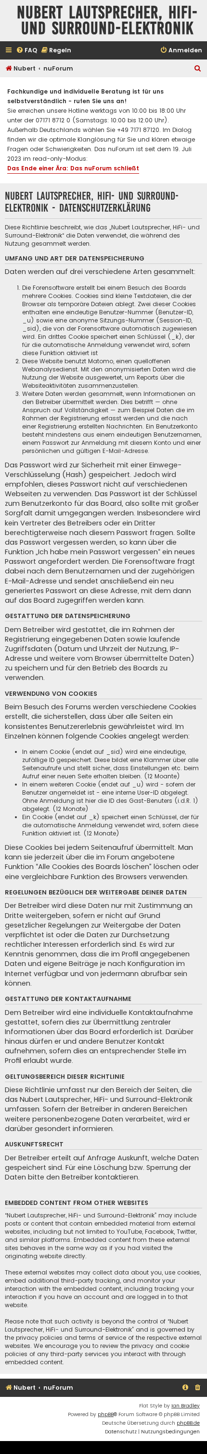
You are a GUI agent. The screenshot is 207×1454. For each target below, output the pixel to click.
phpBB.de (188, 1423)
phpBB (106, 1414)
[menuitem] (26, 50)
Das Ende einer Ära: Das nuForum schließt (73, 168)
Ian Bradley (185, 1405)
